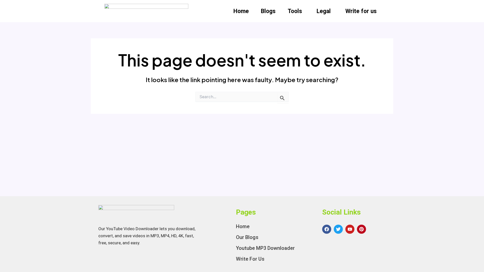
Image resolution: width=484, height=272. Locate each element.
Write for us (361, 11)
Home (241, 11)
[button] (296, 11)
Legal (324, 11)
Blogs (268, 11)
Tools (295, 11)
